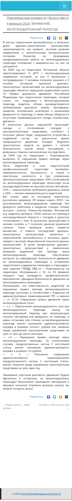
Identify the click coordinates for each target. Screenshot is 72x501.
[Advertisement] (36, 445)
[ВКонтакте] (49, 36)
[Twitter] (55, 36)
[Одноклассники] (61, 36)
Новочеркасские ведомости (26, 18)
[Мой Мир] (67, 36)
